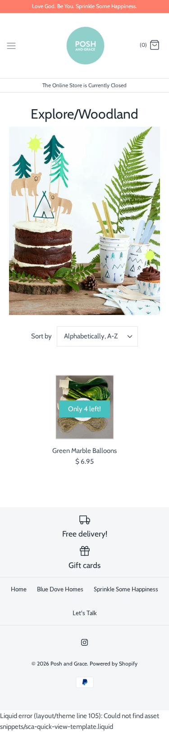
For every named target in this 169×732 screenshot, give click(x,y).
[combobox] (97, 336)
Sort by (41, 336)
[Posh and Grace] (84, 46)
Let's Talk (85, 613)
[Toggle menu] (11, 45)
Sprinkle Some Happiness (126, 589)
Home (19, 589)
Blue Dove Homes (60, 589)
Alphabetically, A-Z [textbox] (91, 336)
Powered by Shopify (113, 663)
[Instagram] (84, 642)
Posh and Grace (68, 663)
